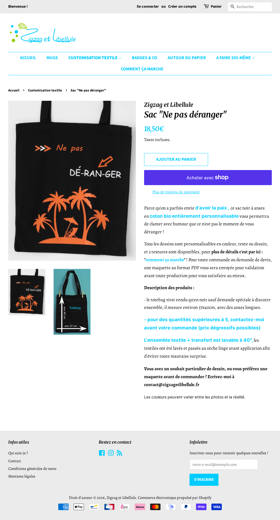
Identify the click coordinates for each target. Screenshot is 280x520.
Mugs (52, 58)
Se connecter (148, 6)
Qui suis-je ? (18, 453)
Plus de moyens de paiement (176, 192)
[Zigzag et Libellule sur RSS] (119, 454)
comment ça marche (164, 260)
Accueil (28, 58)
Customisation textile (93, 58)
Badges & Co (144, 58)
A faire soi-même (234, 58)
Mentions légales (21, 476)
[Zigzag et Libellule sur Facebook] (102, 454)
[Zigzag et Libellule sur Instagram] (111, 454)
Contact (14, 461)
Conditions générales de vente (32, 468)
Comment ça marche (142, 69)
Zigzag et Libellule (121, 497)
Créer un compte (182, 6)
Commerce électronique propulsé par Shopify (174, 497)
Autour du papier (187, 58)
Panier (216, 6)
